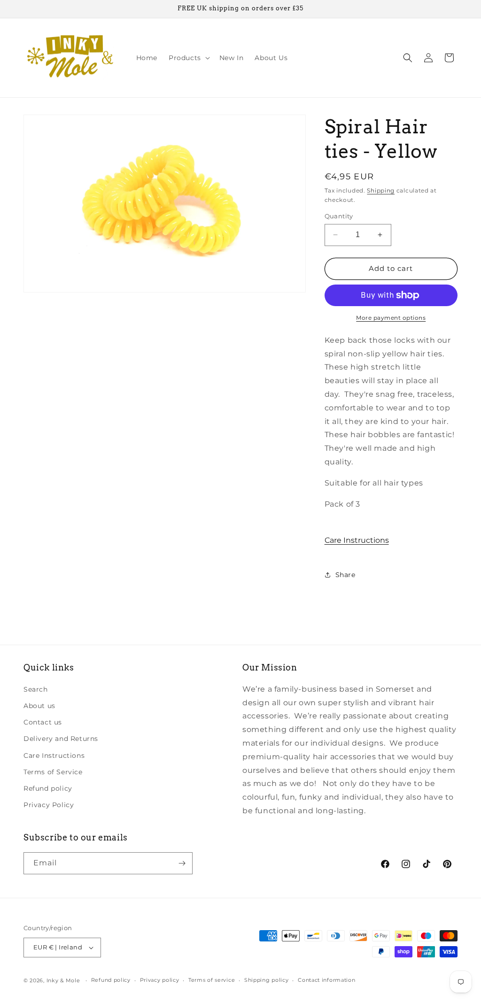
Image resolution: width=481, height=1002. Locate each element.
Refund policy (47, 788)
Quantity (339, 216)
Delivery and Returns (60, 738)
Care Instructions (357, 540)
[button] (188, 58)
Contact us (42, 722)
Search (35, 689)
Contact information (326, 980)
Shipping (381, 190)
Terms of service (211, 980)
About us (39, 705)
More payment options (391, 317)
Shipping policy (266, 980)
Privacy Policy (48, 805)
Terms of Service (53, 772)
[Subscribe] (181, 863)
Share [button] (345, 574)
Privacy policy (159, 980)
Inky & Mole (63, 980)
